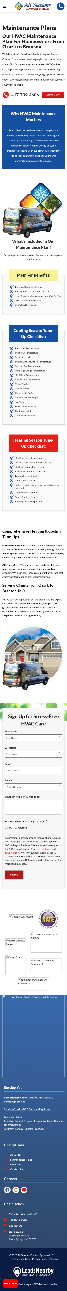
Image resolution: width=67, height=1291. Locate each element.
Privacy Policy (39, 1258)
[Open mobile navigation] (4, 6)
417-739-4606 (25, 94)
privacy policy (12, 852)
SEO (36, 1284)
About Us (15, 1154)
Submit (14, 874)
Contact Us (17, 1169)
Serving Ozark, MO (15, 1109)
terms (48, 848)
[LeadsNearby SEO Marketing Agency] (33, 1272)
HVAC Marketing (19, 1284)
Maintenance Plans (21, 1159)
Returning (22, 827)
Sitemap (53, 1258)
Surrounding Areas (40, 1109)
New (9, 827)
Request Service (18, 1219)
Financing (15, 1164)
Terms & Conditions (19, 1258)
